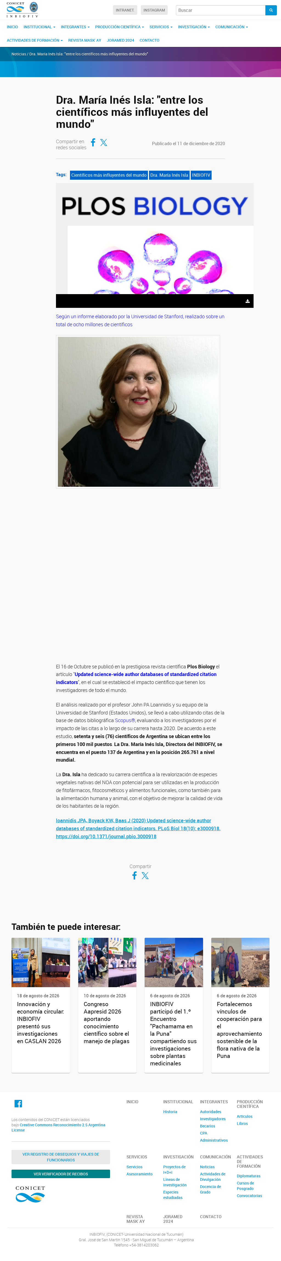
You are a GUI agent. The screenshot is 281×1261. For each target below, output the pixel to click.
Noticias (207, 1166)
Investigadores (213, 1118)
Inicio (12, 26)
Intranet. (125, 10)
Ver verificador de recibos (61, 1173)
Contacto (149, 40)
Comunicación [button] (230, 26)
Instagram (154, 10)
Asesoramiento (140, 1173)
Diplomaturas (248, 1175)
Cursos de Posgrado (245, 1185)
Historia (170, 1111)
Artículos (244, 1116)
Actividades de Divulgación (212, 1176)
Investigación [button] (192, 26)
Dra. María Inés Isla (169, 175)
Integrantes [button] (74, 26)
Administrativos (214, 1140)
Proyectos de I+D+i (174, 1169)
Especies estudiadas (172, 1194)
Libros (242, 1123)
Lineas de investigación (175, 1182)
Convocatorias (249, 1195)
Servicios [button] (160, 26)
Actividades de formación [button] (33, 40)
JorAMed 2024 (120, 40)
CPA (203, 1133)
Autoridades (210, 1111)
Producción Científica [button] (118, 26)
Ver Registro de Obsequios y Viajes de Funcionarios (61, 1157)
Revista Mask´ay (84, 40)
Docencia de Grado (210, 1189)
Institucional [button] (38, 26)
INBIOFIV (201, 175)
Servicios (134, 1166)
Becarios (207, 1125)
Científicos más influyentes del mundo (109, 175)
